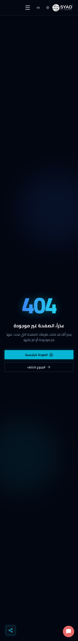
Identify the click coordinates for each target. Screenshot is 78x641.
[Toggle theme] (47, 7)
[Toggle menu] (27, 7)
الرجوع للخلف (36, 367)
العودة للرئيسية (36, 355)
